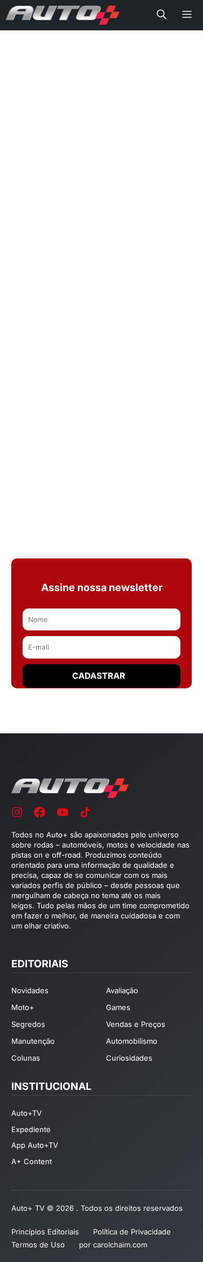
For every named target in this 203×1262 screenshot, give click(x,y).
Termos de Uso (38, 1244)
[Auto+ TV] (63, 15)
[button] (161, 15)
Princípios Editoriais (45, 1231)
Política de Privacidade (132, 1231)
